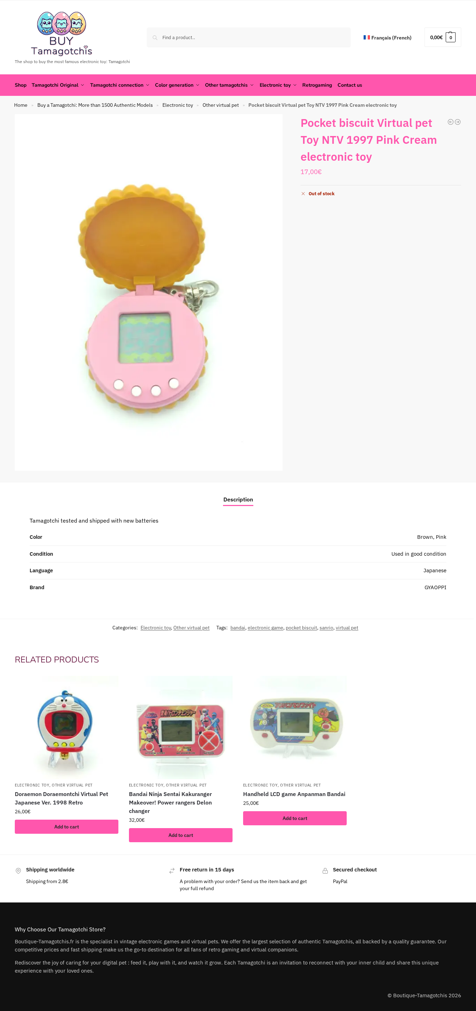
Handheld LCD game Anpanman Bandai (294, 793)
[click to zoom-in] (149, 292)
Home (20, 105)
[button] (443, 37)
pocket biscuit (301, 627)
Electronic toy (177, 105)
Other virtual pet (221, 105)
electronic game (265, 627)
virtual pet (347, 627)
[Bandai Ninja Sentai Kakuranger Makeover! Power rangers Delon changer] (181, 727)
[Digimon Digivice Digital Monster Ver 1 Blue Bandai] (450, 121)
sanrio (326, 627)
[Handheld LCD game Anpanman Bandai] (295, 727)
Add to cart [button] (66, 827)
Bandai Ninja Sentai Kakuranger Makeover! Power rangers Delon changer (170, 802)
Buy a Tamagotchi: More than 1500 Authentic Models (95, 105)
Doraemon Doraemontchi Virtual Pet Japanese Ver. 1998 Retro (61, 798)
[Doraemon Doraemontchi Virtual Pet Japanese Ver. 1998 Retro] (66, 727)
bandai (237, 627)
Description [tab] (238, 499)
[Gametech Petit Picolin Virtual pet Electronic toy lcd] (457, 121)
